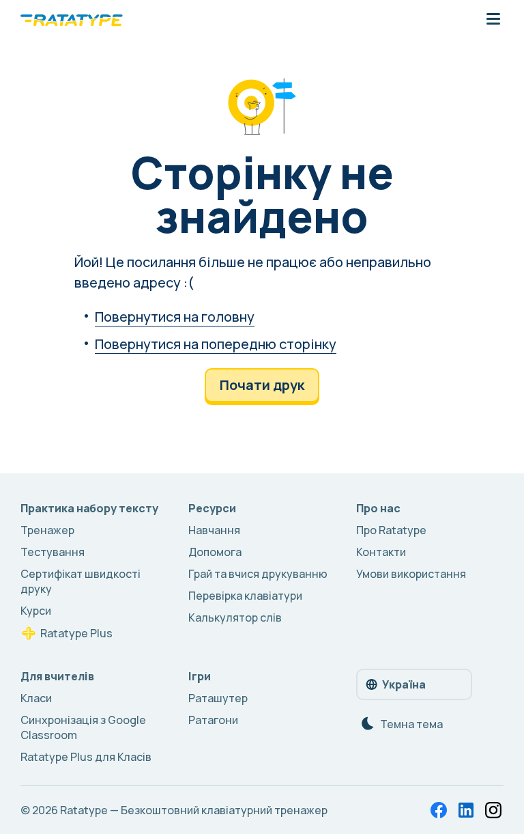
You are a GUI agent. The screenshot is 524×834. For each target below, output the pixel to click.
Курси (35, 610)
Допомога (215, 551)
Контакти (381, 551)
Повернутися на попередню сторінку (215, 344)
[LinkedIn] (466, 810)
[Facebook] (438, 810)
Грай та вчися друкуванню (258, 573)
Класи (36, 698)
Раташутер (218, 698)
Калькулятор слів (235, 617)
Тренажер (47, 530)
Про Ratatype (391, 530)
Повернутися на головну (174, 316)
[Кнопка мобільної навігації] (493, 20)
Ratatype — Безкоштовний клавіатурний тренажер (194, 810)
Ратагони (213, 719)
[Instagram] (493, 810)
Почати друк (262, 385)
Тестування (52, 551)
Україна (404, 684)
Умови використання (411, 573)
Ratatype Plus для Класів (85, 756)
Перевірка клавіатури (245, 595)
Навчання (214, 530)
